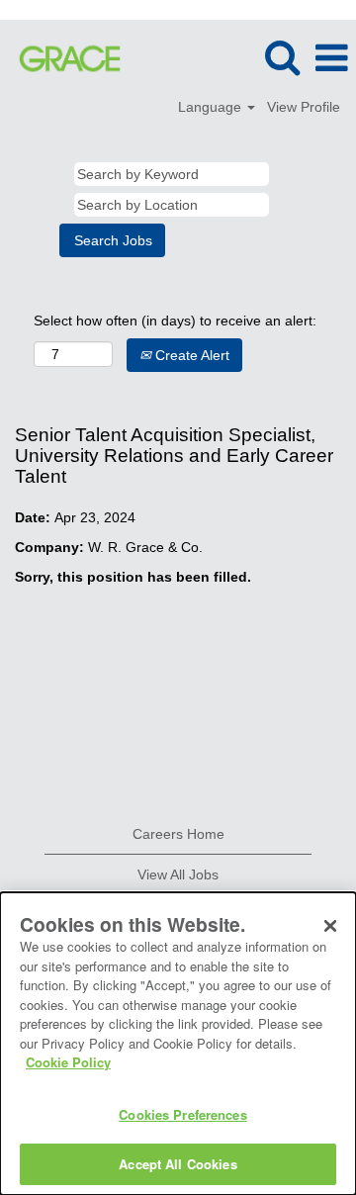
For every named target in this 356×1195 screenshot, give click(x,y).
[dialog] (178, 1043)
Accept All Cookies (177, 1163)
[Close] (330, 926)
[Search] (282, 57)
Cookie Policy (68, 1062)
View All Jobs (178, 874)
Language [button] (211, 107)
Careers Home (178, 834)
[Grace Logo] (62, 57)
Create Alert (190, 355)
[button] (331, 58)
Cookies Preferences (182, 1114)
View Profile (303, 107)
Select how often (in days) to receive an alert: (175, 320)
